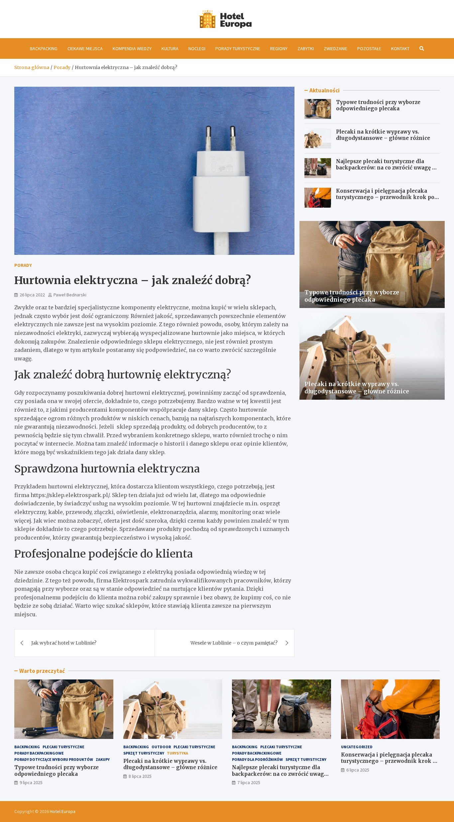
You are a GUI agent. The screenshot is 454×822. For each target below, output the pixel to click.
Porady (23, 265)
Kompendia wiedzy (132, 48)
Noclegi (196, 48)
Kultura (170, 48)
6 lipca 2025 (357, 770)
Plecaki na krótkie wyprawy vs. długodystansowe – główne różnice (383, 135)
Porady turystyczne (237, 48)
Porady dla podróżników (257, 759)
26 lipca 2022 (32, 295)
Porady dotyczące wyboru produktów (53, 759)
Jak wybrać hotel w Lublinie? (63, 643)
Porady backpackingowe (39, 753)
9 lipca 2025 (31, 782)
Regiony (278, 48)
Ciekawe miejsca (85, 48)
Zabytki (305, 48)
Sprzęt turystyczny (143, 753)
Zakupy (103, 759)
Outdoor (161, 746)
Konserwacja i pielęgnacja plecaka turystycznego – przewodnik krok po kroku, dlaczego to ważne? (385, 197)
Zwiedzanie (335, 48)
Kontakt (400, 48)
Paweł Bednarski (70, 295)
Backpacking (43, 48)
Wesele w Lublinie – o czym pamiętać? (234, 643)
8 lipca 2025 (140, 776)
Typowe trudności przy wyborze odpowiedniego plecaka (378, 105)
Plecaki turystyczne (63, 746)
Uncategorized (357, 746)
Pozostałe (369, 48)
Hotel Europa (62, 811)
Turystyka (177, 753)
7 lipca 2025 (248, 782)
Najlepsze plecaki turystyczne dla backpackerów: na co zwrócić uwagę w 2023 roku (386, 167)
